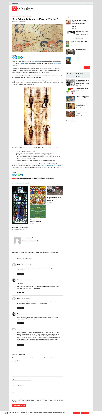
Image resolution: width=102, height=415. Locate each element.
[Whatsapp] (19, 57)
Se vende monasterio (81, 49)
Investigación (19, 16)
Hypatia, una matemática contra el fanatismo (82, 104)
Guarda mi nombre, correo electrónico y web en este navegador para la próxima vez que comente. (37, 401)
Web (13, 392)
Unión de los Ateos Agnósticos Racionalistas (50, 165)
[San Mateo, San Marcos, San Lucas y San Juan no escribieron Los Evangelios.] (70, 80)
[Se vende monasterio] (70, 49)
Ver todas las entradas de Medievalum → (31, 240)
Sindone (51, 178)
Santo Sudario (45, 178)
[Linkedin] (21, 57)
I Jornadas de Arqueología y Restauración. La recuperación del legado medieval (82, 34)
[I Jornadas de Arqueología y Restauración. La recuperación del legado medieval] (70, 31)
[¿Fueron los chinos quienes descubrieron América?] (70, 96)
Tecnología (29, 16)
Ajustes (93, 412)
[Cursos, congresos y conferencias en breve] (38, 202)
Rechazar (85, 412)
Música (19, 279)
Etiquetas (78, 76)
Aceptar (76, 412)
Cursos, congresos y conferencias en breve (35, 220)
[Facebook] (89, 3)
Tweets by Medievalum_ (71, 120)
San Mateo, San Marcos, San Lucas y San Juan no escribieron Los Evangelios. (82, 81)
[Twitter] (87, 3)
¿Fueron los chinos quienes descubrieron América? (82, 97)
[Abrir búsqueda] (89, 15)
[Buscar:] (78, 67)
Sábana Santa (22, 63)
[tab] (70, 73)
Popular (69, 73)
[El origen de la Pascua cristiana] (70, 112)
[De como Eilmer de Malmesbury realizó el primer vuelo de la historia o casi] (20, 205)
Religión (24, 16)
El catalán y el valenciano (82, 88)
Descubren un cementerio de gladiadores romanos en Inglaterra (55, 199)
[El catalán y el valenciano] (70, 88)
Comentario (16, 360)
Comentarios (79, 73)
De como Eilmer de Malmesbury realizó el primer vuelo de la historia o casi (20, 227)
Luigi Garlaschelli (36, 61)
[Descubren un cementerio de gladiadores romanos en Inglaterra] (55, 191)
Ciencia (13, 16)
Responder (20, 273)
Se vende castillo (76, 57)
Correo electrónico (18, 385)
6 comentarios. (22, 21)
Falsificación (22, 178)
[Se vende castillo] (68, 58)
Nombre (14, 379)
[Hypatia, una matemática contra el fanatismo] (70, 104)
